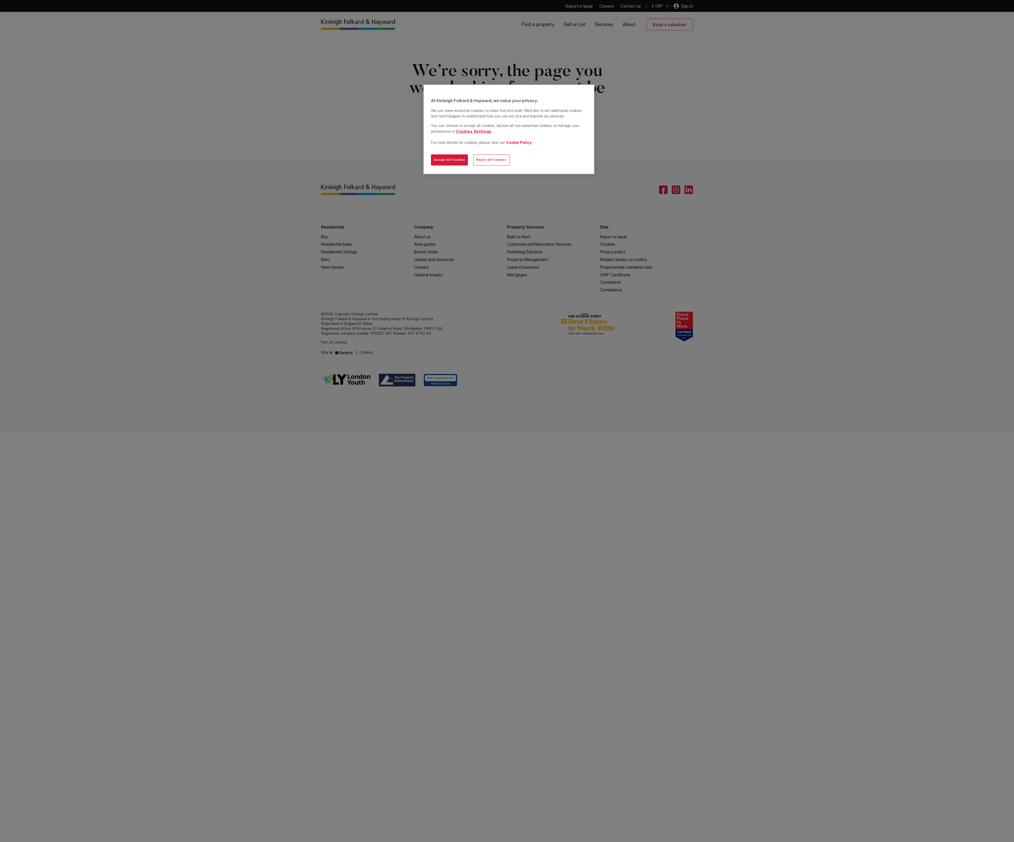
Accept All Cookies (449, 160)
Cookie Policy (519, 142)
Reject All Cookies (491, 160)
